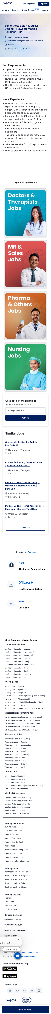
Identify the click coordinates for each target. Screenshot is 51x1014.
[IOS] (9, 976)
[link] (7, 3)
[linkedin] (32, 990)
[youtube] (17, 990)
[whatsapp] (10, 990)
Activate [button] (25, 418)
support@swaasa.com (27, 956)
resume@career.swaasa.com (26, 952)
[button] (43, 4)
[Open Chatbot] (17, 955)
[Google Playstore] (9, 968)
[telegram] (24, 990)
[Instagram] (39, 990)
